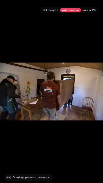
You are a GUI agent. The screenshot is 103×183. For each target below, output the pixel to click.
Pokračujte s (69, 10)
